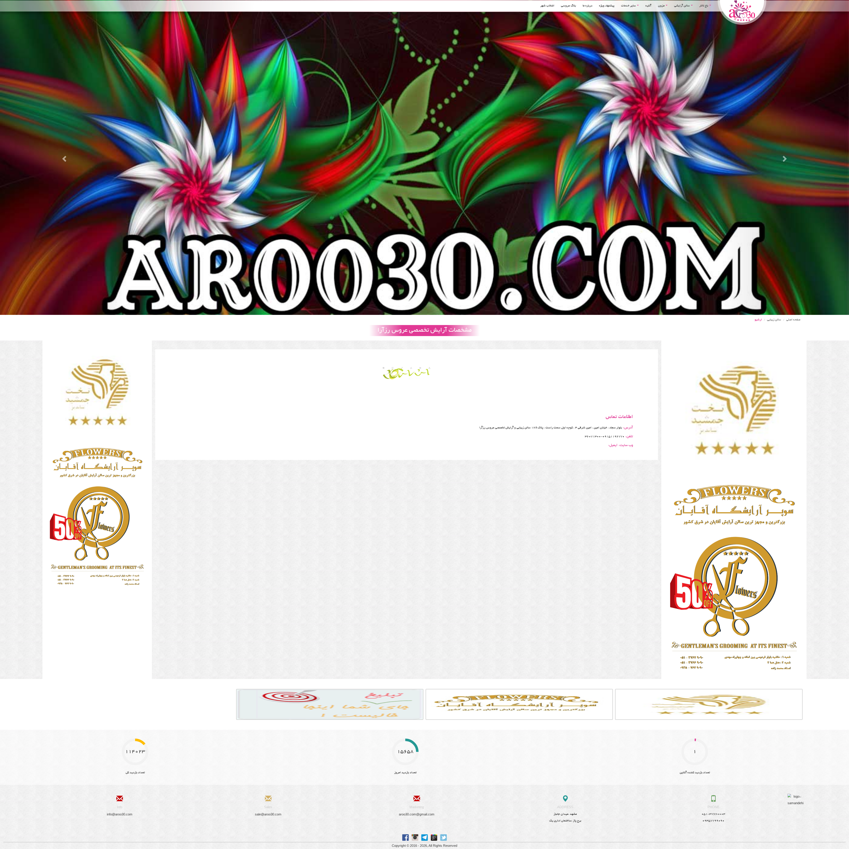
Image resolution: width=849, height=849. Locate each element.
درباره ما (587, 6)
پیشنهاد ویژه (606, 6)
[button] (63, 157)
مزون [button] (661, 6)
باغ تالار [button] (704, 6)
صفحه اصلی (793, 319)
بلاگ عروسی (568, 6)
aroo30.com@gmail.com (416, 814)
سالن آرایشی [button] (682, 6)
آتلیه (648, 6)
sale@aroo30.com (268, 814)
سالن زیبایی (774, 319)
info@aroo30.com (119, 814)
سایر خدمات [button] (629, 6)
